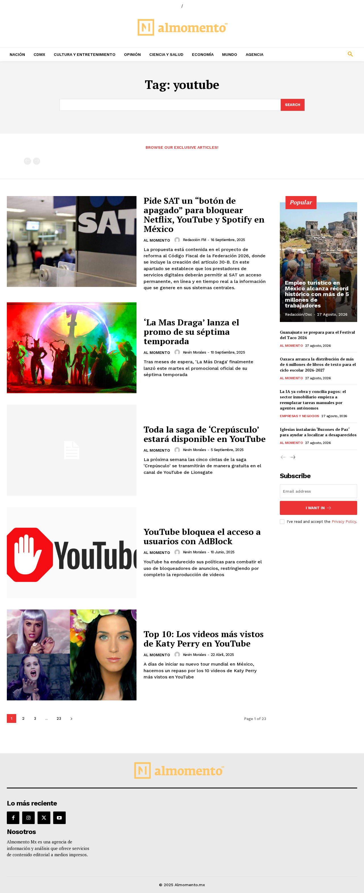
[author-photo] (178, 240)
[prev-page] (27, 161)
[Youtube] (59, 818)
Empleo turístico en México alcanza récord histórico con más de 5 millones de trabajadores (317, 294)
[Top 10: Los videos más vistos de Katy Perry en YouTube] (71, 654)
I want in (315, 508)
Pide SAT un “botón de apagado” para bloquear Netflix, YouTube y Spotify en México (204, 215)
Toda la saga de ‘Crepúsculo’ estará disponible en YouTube (205, 434)
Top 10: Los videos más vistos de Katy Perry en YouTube (204, 638)
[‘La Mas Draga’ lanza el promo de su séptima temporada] (71, 347)
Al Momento (157, 240)
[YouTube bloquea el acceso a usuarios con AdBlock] (71, 552)
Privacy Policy (344, 521)
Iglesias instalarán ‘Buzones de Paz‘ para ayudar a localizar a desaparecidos (318, 432)
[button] (318, 54)
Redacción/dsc (298, 314)
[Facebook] (13, 818)
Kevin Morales (194, 352)
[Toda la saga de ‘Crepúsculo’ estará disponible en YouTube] (71, 450)
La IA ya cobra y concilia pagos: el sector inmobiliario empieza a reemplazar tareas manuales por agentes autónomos (313, 400)
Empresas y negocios (299, 416)
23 (59, 718)
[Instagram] (28, 818)
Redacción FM (194, 240)
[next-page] (71, 718)
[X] (44, 818)
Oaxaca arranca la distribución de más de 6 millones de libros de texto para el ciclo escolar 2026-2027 (318, 364)
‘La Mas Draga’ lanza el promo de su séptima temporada (191, 332)
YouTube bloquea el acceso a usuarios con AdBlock (202, 536)
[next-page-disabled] (36, 161)
